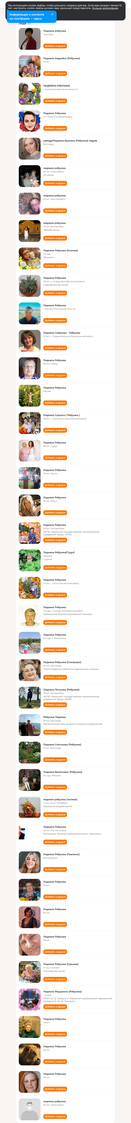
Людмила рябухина (54, 30)
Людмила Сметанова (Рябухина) (62, 744)
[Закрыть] (52, 15)
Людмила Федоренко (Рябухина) (62, 991)
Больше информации (105, 8)
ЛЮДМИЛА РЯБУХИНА (56, 85)
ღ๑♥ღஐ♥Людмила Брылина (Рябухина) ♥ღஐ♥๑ (70, 140)
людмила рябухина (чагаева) (60, 799)
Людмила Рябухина (54, 113)
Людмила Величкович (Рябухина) (62, 772)
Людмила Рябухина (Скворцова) (62, 662)
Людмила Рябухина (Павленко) (61, 854)
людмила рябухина (54, 168)
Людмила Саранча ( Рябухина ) (61, 415)
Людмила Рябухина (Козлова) (60, 250)
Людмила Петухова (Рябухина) (61, 689)
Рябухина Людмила (54, 717)
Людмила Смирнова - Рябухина (61, 332)
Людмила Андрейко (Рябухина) (61, 58)
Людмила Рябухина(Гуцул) (59, 552)
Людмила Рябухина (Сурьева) (60, 964)
